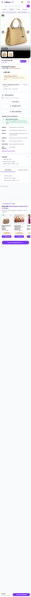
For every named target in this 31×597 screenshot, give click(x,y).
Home (3, 12)
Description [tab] (8, 170)
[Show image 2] (10, 54)
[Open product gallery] (15, 32)
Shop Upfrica (15, 101)
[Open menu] (2, 2)
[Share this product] (28, 61)
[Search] (28, 6)
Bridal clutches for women (6, 226)
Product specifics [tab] (23, 170)
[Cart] (28, 2)
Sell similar (23, 61)
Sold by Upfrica (9, 95)
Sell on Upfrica (5, 62)
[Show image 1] (4, 54)
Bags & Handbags (22, 12)
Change (26, 84)
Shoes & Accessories (11, 12)
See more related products (15, 242)
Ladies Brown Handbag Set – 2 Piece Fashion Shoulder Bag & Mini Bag (18, 226)
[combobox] (13, 6)
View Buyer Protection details (8, 151)
